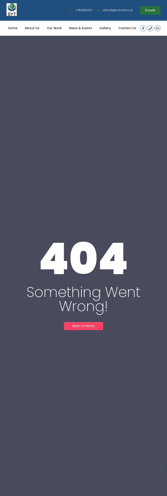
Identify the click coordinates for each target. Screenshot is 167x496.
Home (12, 28)
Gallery (105, 28)
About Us (32, 28)
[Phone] (150, 28)
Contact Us (127, 28)
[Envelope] (157, 28)
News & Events (80, 28)
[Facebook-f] (143, 28)
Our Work (54, 28)
